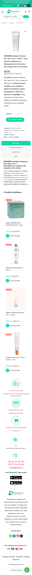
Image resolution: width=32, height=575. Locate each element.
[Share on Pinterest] (15, 137)
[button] (2, 12)
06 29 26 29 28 (8, 5)
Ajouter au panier (16, 119)
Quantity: (9, 114)
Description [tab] (16, 143)
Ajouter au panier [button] (15, 236)
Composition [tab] (16, 152)
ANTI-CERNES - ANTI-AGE (18, 130)
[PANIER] (29, 11)
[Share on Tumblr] (13, 137)
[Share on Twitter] (10, 137)
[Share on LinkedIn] (12, 137)
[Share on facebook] (8, 137)
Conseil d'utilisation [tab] (16, 147)
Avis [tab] (16, 156)
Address (16, 445)
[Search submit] (26, 16)
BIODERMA (12, 134)
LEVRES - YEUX (8, 132)
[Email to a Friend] (17, 137)
